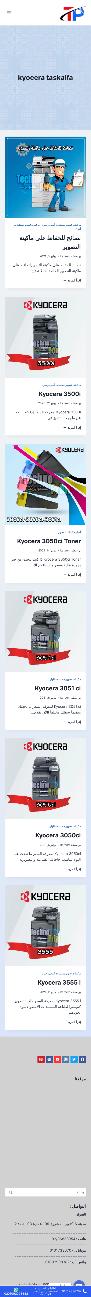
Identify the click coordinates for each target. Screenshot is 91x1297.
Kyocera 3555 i (59, 982)
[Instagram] (65, 1059)
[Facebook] (82, 1059)
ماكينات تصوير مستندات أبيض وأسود (61, 224)
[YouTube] (57, 1059)
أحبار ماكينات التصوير (69, 532)
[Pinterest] (41, 1059)
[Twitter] (74, 1059)
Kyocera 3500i (60, 393)
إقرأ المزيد (72, 280)
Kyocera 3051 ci (58, 688)
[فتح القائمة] (9, 12)
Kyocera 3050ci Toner (49, 541)
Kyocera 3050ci (58, 835)
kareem (65, 256)
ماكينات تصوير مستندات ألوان (65, 679)
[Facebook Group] (49, 1059)
